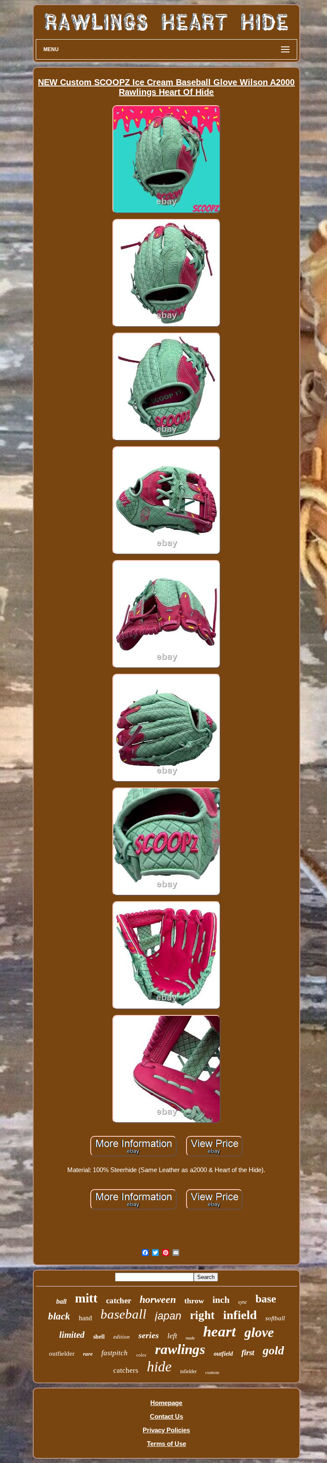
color (141, 1354)
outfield (223, 1354)
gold (273, 1350)
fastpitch (114, 1353)
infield (240, 1315)
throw (194, 1300)
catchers (125, 1370)
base (265, 1299)
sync (242, 1302)
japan (168, 1316)
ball (61, 1301)
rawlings (180, 1349)
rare (88, 1354)
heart (219, 1331)
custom (212, 1372)
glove (259, 1332)
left (172, 1335)
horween (158, 1299)
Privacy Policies (166, 1430)
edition (121, 1337)
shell (99, 1337)
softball (275, 1318)
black (59, 1316)
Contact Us (166, 1416)
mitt (86, 1298)
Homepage (166, 1402)
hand (85, 1318)
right (202, 1315)
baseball (123, 1314)
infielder (188, 1371)
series (148, 1335)
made (190, 1338)
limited (72, 1335)
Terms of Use (166, 1443)
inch (220, 1299)
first (247, 1352)
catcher (118, 1300)
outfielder (62, 1353)
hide (159, 1366)
